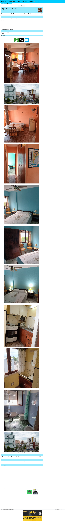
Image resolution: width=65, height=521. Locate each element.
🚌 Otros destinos (37, 1)
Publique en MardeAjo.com (59, 509)
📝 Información (30, 1)
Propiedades (10, 3)
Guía (1, 3)
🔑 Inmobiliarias (24, 1)
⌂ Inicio (10, 1)
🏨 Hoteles (14, 1)
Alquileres (5, 3)
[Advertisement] (54, 9)
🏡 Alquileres (19, 1)
